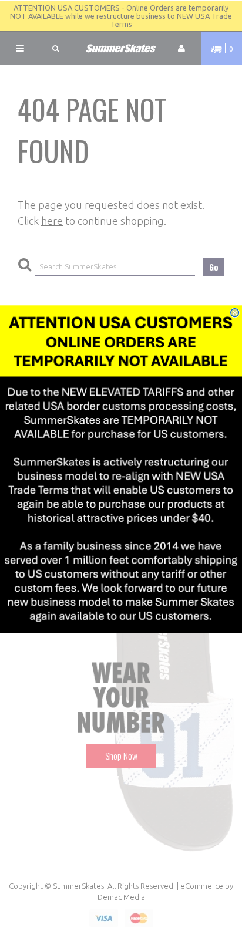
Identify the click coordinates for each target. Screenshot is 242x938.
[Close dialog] (235, 313)
